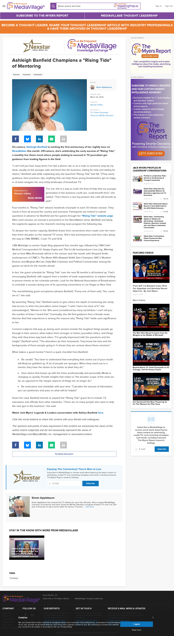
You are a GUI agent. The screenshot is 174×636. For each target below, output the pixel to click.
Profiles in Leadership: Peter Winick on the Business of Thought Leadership (155, 178)
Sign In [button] (159, 6)
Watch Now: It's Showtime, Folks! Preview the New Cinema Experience (154, 238)
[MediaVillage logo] (21, 598)
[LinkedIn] (39, 139)
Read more (136, 630)
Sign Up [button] (169, 6)
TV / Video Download (99, 113)
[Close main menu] (153, 617)
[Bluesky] (27, 139)
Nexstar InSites (96, 105)
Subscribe (90, 483)
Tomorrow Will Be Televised (101, 115)
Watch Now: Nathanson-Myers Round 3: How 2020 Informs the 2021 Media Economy (155, 206)
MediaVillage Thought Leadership (129, 16)
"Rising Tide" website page (97, 215)
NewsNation (19, 151)
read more (89, 507)
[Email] (51, 139)
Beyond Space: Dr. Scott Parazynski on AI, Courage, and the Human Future (151, 368)
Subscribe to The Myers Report (42, 16)
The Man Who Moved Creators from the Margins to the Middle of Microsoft (150, 334)
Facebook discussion (64, 454)
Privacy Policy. (66, 627)
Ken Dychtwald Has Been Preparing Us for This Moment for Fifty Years (150, 403)
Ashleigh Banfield (36, 147)
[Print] (63, 139)
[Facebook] (15, 139)
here (100, 412)
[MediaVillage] (26, 6)
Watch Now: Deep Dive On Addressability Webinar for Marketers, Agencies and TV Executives (155, 192)
